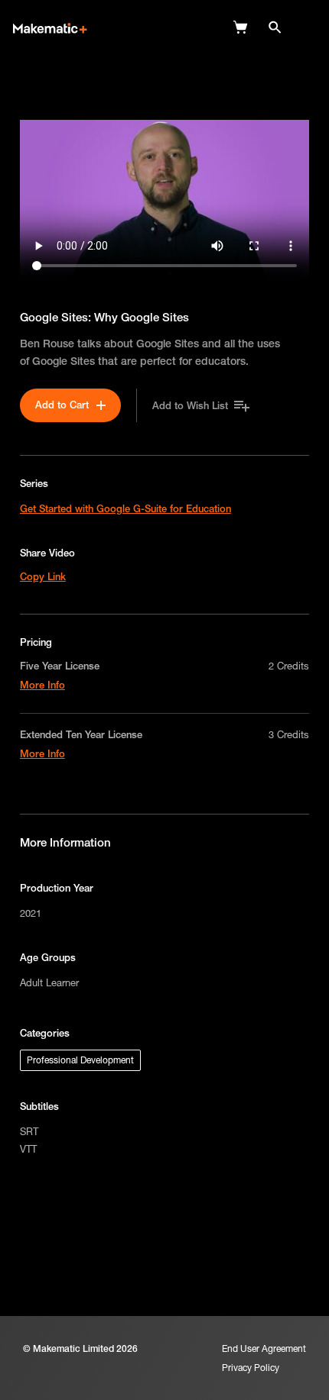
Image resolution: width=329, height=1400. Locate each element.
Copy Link (43, 576)
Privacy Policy (250, 1367)
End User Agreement (264, 1348)
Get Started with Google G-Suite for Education (125, 508)
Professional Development (80, 1060)
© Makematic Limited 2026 (80, 1348)
